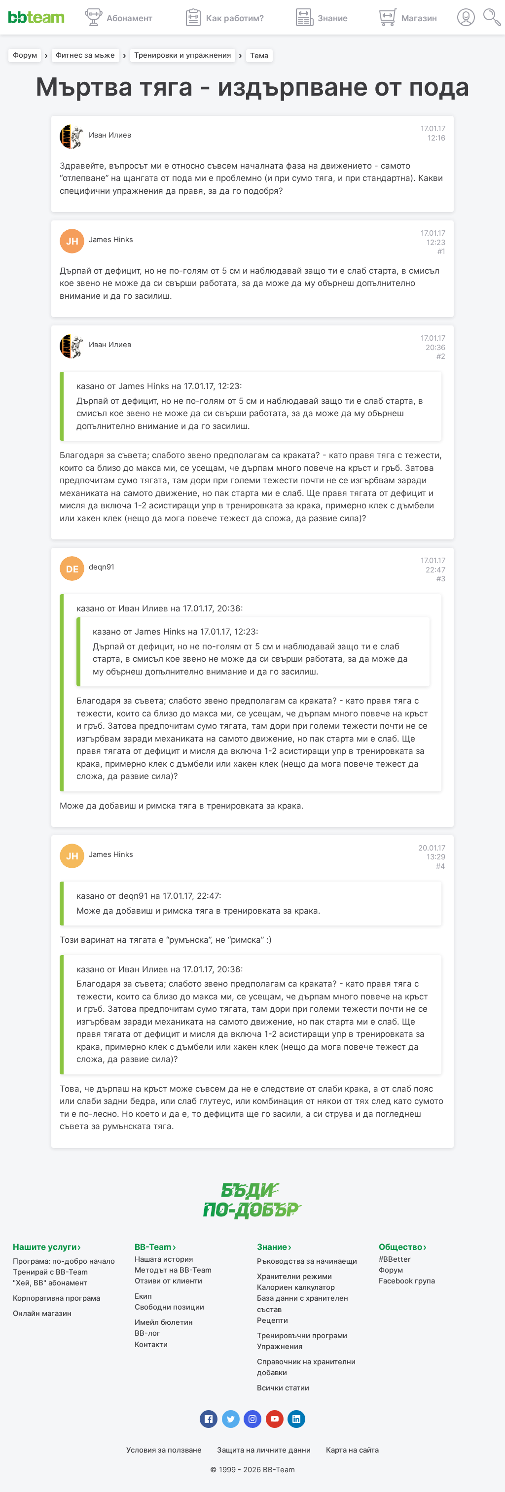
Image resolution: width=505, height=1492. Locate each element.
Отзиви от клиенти (168, 1281)
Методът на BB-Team (173, 1270)
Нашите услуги (44, 1247)
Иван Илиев (110, 135)
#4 (440, 866)
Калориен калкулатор (296, 1287)
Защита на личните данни (264, 1450)
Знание (272, 1247)
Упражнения (279, 1346)
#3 (440, 578)
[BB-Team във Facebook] (208, 1419)
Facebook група (407, 1281)
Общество (400, 1247)
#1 (441, 251)
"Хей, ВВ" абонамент (50, 1283)
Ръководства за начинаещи (307, 1261)
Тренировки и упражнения (182, 55)
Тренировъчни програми (302, 1335)
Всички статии (283, 1388)
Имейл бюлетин (164, 1322)
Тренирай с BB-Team (50, 1272)
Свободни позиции (169, 1307)
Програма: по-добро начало (64, 1261)
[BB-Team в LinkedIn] (296, 1419)
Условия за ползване (164, 1450)
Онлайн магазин (42, 1313)
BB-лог (147, 1333)
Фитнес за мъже (85, 55)
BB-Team (153, 1247)
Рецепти (272, 1320)
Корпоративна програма (56, 1298)
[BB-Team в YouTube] (275, 1419)
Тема (259, 55)
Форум (25, 55)
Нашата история (164, 1259)
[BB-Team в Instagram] (252, 1419)
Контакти (151, 1344)
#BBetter (395, 1259)
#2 (440, 356)
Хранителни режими (294, 1276)
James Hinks (111, 239)
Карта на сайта (352, 1450)
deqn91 (101, 567)
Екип (143, 1296)
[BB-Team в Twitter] (231, 1419)
